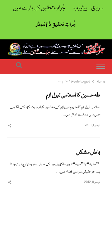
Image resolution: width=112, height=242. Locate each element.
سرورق (97, 8)
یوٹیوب (80, 8)
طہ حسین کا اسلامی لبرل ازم (73, 96)
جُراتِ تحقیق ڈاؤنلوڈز (56, 24)
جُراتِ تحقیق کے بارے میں (39, 8)
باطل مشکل (88, 153)
